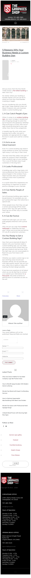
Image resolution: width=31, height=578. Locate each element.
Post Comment (9, 362)
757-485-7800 (18, 17)
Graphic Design (15, 450)
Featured (15, 440)
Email (5, 351)
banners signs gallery (15, 435)
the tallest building (19, 90)
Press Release (15, 455)
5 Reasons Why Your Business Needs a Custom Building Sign (15, 52)
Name (5, 346)
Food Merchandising (15, 445)
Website (5, 356)
